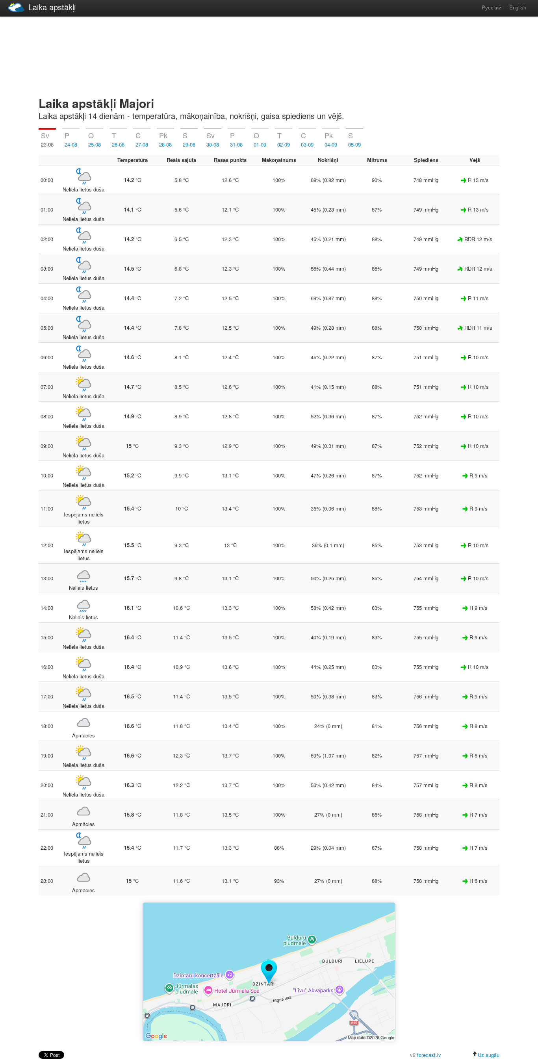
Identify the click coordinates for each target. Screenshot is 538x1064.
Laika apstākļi (52, 7)
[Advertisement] (269, 55)
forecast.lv (429, 1054)
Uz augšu (488, 1054)
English (517, 7)
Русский (491, 7)
